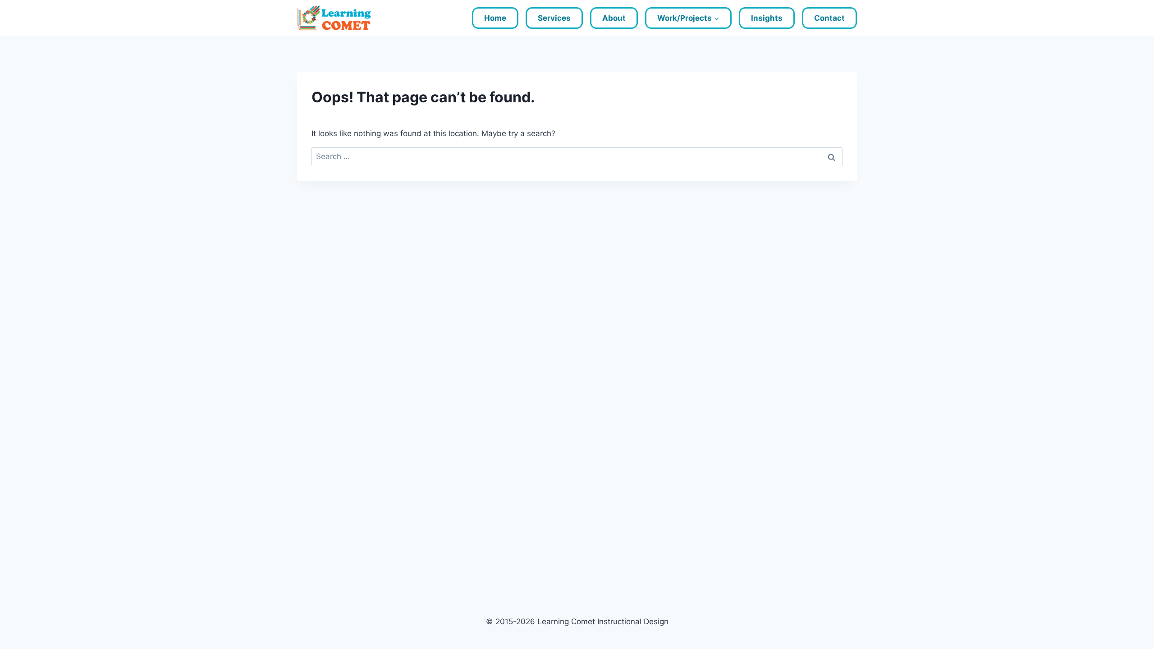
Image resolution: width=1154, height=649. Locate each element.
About (614, 18)
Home (495, 18)
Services (554, 18)
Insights (767, 18)
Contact (829, 18)
